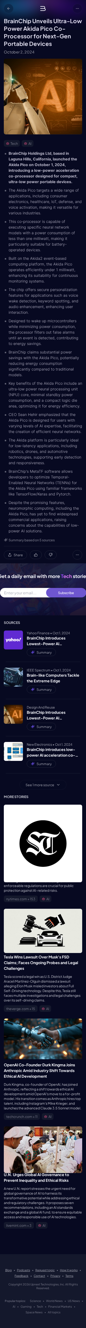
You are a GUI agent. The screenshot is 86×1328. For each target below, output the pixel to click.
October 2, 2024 (19, 51)
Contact (39, 1276)
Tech (40, 1306)
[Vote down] (51, 555)
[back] (8, 8)
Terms (69, 1276)
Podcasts (23, 1270)
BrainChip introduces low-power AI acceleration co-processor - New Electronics (53, 752)
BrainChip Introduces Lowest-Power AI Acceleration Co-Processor (52, 641)
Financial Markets (60, 1306)
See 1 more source (40, 785)
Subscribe (66, 593)
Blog (8, 1270)
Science (35, 1301)
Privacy (55, 1276)
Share (18, 555)
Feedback (21, 1276)
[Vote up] (36, 555)
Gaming (26, 1306)
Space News (34, 1312)
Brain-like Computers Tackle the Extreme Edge (53, 678)
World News (54, 1301)
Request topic (45, 1270)
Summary (44, 652)
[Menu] (77, 8)
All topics (54, 1312)
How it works (69, 1270)
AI (14, 1306)
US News (74, 1301)
